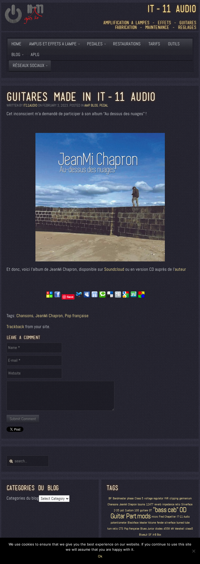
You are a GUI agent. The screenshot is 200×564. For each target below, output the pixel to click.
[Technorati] (102, 296)
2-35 (116, 510)
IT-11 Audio (183, 516)
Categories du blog (23, 498)
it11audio (30, 105)
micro (155, 516)
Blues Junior (147, 528)
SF (150, 534)
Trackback (15, 326)
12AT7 (149, 504)
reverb (157, 504)
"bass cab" (165, 510)
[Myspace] (86, 296)
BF (110, 498)
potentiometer (119, 522)
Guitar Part (123, 516)
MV (172, 528)
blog (94, 105)
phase (130, 498)
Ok (100, 556)
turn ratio (112, 528)
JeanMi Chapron (49, 315)
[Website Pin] (49, 296)
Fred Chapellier (167, 516)
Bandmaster (119, 498)
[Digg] (118, 296)
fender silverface (166, 522)
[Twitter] (79, 296)
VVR (166, 498)
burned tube (183, 522)
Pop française (77, 315)
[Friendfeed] (94, 296)
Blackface (133, 522)
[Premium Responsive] (141, 296)
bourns (141, 504)
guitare (144, 510)
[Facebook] (57, 296)
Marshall (179, 528)
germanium (185, 498)
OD (182, 510)
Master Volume (148, 522)
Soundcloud (114, 269)
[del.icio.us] (110, 296)
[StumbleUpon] (133, 296)
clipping (174, 498)
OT (150, 510)
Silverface (186, 504)
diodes (158, 528)
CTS (121, 528)
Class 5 (139, 498)
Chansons (24, 315)
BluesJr (143, 534)
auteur (180, 269)
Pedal (103, 105)
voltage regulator (153, 498)
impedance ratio (171, 504)
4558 (167, 528)
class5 (189, 528)
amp (86, 105)
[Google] (125, 296)
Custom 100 (132, 510)
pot (122, 510)
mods (144, 516)
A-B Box (157, 534)
